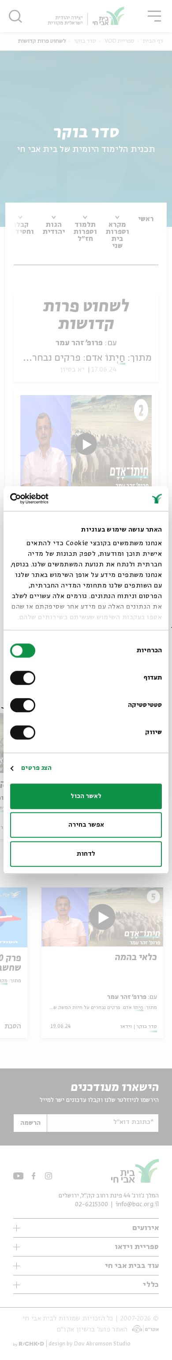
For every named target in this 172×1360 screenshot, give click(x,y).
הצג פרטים (36, 768)
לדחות (86, 854)
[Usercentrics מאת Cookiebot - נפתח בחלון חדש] (48, 498)
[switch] (25, 678)
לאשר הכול (86, 796)
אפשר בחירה (86, 825)
